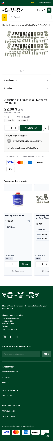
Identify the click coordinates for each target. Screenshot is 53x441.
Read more (19, 271)
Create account (45, 3)
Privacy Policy (9, 411)
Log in (33, 3)
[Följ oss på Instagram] (4, 337)
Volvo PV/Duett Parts (29, 25)
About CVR (6, 383)
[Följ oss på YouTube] (16, 337)
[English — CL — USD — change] (4, 3)
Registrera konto (10, 372)
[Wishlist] (43, 10)
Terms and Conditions (12, 406)
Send (46, 354)
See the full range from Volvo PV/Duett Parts (22, 148)
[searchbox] (30, 17)
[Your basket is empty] (49, 10)
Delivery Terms (9, 416)
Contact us (7, 395)
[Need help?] (47, 436)
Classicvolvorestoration (10, 25)
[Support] (38, 10)
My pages (6, 377)
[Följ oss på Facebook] (10, 337)
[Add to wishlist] (46, 128)
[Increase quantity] (15, 127)
